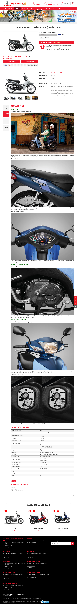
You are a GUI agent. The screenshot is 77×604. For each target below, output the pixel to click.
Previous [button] (4, 97)
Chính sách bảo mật (17, 598)
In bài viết (30, 65)
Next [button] (37, 97)
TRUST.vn (11, 595)
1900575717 (7, 545)
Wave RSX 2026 (38, 528)
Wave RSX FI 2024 (63, 528)
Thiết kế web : (5, 595)
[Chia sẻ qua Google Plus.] (10, 65)
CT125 (14, 528)
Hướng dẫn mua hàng (37, 598)
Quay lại (35, 65)
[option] (38, 16)
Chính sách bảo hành (7, 598)
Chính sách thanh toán (26, 598)
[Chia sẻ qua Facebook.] (5, 65)
